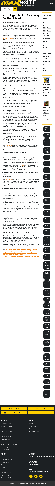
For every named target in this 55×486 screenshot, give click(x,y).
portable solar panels (46, 319)
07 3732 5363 (35, 465)
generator (8, 249)
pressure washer (46, 326)
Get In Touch (42, 413)
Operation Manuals (6, 472)
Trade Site (46, 364)
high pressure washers (46, 185)
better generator (46, 129)
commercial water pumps (46, 150)
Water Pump (45, 69)
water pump (46, 376)
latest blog (46, 38)
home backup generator (46, 193)
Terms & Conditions (6, 475)
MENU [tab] (51, 3)
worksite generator (46, 394)
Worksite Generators (6, 439)
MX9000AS (8, 145)
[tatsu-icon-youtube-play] (41, 476)
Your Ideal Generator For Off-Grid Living (13, 255)
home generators (12, 251)
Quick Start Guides (6, 465)
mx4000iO (46, 226)
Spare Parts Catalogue (7, 459)
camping (46, 135)
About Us (31, 423)
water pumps (46, 381)
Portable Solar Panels (47, 52)
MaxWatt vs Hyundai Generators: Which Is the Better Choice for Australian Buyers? (47, 90)
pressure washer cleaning (46, 334)
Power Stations (5, 449)
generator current (16, 249)
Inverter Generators (46, 220)
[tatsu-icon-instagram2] (36, 476)
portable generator (21, 253)
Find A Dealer (42, 409)
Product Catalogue (6, 457)
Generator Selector (6, 423)
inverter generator (46, 213)
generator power (25, 249)
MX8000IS (21, 165)
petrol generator (22, 251)
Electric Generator (46, 26)
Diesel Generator (46, 19)
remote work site (46, 349)
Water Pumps (5, 447)
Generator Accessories (7, 441)
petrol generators (8, 38)
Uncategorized (47, 65)
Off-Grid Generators (6, 431)
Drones (45, 23)
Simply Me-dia (44, 483)
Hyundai (46, 206)
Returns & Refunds (6, 478)
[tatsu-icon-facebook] (31, 476)
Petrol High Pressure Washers (9, 444)
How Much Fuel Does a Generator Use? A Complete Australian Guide (46, 112)
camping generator (46, 142)
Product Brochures (6, 462)
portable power (46, 299)
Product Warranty (6, 470)
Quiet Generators (46, 342)
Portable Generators (32, 253)
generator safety (46, 177)
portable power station (46, 305)
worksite (46, 387)
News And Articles (34, 434)
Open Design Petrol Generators (9, 428)
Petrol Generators (31, 251)
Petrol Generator (46, 42)
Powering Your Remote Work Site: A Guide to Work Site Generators (22, 256)
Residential (46, 61)
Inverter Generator (46, 34)
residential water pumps (46, 357)
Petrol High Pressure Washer (46, 265)
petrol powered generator (9, 253)
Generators (46, 30)
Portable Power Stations (46, 47)
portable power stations (46, 312)
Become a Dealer (15, 409)
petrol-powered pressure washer (46, 241)
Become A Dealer (34, 428)
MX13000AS (8, 179)
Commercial (47, 15)
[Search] (15, 9)
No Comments (22, 22)
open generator (46, 232)
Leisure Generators (6, 436)
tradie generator (46, 370)
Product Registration (34, 431)
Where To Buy (33, 426)
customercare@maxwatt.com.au (15, 413)
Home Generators (6, 434)
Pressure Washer (46, 57)
